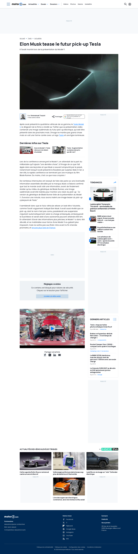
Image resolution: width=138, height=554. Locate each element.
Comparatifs (102, 340)
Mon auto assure (10, 527)
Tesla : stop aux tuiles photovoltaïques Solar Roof (101, 326)
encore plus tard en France (43, 228)
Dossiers (53, 4)
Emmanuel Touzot (38, 115)
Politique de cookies (61, 547)
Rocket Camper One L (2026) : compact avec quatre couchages (103, 345)
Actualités (32, 4)
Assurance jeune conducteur (14, 524)
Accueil (22, 38)
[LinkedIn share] (54, 355)
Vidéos (65, 4)
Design (100, 374)
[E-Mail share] (59, 355)
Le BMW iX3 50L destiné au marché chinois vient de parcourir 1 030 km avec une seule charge (103, 358)
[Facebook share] (45, 355)
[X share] (50, 355)
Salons (80, 4)
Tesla (30, 38)
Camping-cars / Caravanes (99, 351)
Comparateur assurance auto (15, 530)
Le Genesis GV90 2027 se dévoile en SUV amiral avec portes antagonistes (102, 370)
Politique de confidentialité (45, 547)
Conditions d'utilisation (94, 547)
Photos (73, 4)
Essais (43, 4)
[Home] (18, 4)
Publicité (105, 519)
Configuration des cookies (77, 547)
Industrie (103, 329)
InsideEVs (88, 4)
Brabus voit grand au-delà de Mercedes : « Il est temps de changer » (101, 335)
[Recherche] (125, 4)
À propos (105, 516)
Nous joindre (106, 523)
